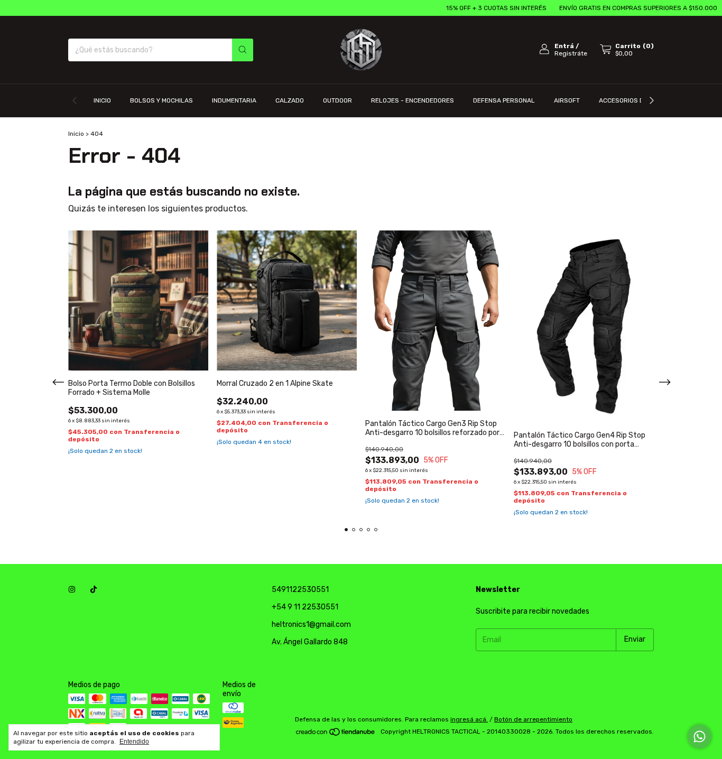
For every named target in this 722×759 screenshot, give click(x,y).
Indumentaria (234, 100)
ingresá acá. (469, 719)
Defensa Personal (504, 100)
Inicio (102, 100)
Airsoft (567, 100)
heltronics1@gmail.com (311, 624)
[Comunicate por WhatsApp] (699, 736)
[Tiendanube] (336, 734)
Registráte (570, 53)
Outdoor (337, 100)
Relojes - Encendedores (412, 100)
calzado (289, 100)
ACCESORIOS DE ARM (630, 100)
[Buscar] (242, 50)
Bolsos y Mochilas (161, 100)
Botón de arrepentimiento (533, 719)
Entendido (134, 741)
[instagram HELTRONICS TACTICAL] (72, 589)
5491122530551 (300, 589)
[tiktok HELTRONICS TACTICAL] (93, 589)
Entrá (564, 46)
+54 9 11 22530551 (305, 607)
